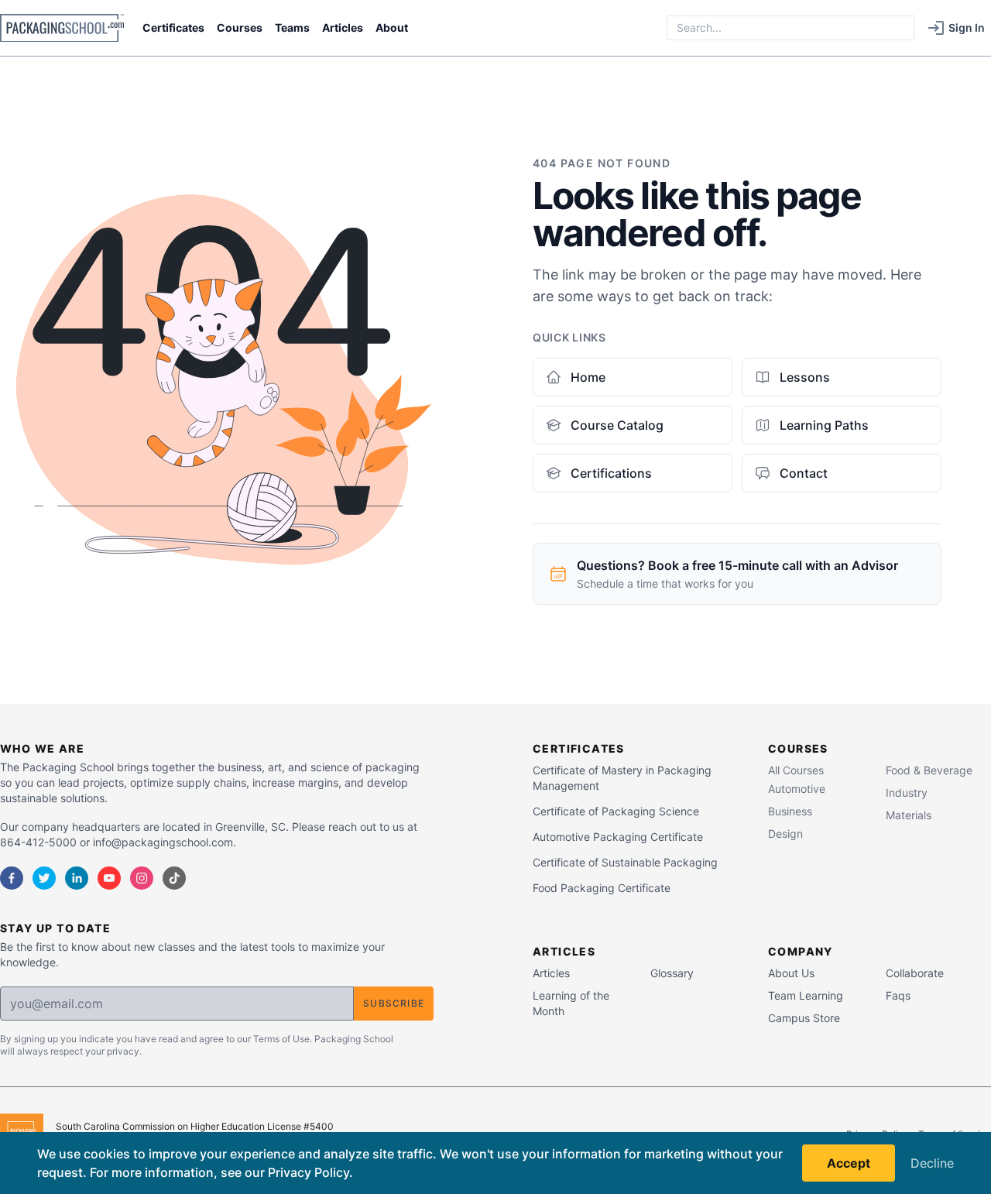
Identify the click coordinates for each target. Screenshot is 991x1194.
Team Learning (805, 995)
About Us (791, 973)
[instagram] (141, 878)
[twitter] (44, 878)
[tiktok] (174, 878)
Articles (342, 27)
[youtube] (109, 878)
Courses (239, 27)
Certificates (173, 27)
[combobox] (790, 28)
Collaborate (915, 973)
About (391, 27)
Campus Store (804, 1017)
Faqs (898, 995)
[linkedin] (76, 878)
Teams (292, 27)
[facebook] (11, 878)
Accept (848, 1163)
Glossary (672, 973)
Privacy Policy (308, 1172)
